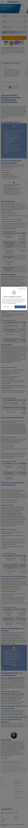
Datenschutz (10, 303)
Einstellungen (6, 306)
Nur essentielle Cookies (21, 288)
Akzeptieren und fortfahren (20, 306)
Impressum (14, 303)
